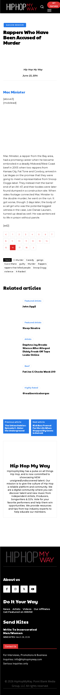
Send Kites (9, 637)
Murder (32, 264)
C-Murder (18, 260)
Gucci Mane (10, 264)
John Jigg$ (29, 306)
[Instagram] (15, 589)
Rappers (42, 264)
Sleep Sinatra (31, 328)
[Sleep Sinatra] (11, 325)
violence (8, 271)
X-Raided (20, 271)
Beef (27, 366)
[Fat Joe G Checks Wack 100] (11, 368)
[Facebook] (6, 589)
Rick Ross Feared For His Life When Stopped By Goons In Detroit (43, 429)
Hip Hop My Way (32, 69)
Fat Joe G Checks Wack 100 (39, 371)
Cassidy (30, 260)
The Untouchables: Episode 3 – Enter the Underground (15, 428)
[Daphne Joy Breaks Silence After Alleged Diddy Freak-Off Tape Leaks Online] (11, 347)
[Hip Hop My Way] (20, 69)
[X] (24, 589)
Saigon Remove (15, 25)
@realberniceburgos (36, 393)
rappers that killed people (17, 267)
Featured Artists (33, 301)
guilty (22, 264)
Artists (28, 339)
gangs (40, 260)
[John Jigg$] (11, 303)
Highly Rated (31, 388)
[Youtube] (32, 589)
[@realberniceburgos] (11, 390)
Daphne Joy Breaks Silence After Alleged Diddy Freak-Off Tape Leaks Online (36, 349)
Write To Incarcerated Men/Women (20, 631)
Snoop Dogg (39, 267)
